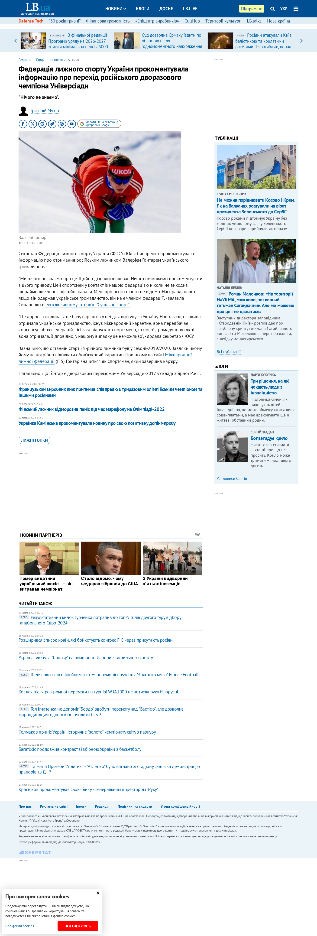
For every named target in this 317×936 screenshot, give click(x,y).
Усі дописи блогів (232, 478)
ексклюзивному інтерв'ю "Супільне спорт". (87, 305)
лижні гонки (34, 440)
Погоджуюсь (78, 926)
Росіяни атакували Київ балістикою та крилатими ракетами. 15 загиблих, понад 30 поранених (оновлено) (263, 43)
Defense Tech (31, 21)
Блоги (142, 8)
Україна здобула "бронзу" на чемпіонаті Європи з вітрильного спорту (86, 657)
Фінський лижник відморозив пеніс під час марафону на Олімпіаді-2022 (92, 409)
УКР (284, 8)
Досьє (166, 8)
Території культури (223, 21)
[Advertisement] (111, 488)
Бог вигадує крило (269, 438)
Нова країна (278, 21)
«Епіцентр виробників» (157, 21)
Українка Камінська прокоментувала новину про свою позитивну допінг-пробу (97, 423)
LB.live (190, 8)
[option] (65, 40)
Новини (114, 8)
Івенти (81, 806)
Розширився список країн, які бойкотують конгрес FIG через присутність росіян (96, 640)
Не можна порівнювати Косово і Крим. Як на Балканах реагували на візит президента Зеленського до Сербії (256, 206)
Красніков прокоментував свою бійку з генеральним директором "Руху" (88, 789)
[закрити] (98, 893)
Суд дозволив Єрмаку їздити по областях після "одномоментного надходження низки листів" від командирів (172, 43)
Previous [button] (16, 40)
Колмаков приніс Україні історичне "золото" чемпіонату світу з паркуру (87, 732)
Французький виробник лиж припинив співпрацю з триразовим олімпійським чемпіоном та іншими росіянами (110, 392)
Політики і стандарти (135, 806)
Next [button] (301, 40)
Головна (25, 59)
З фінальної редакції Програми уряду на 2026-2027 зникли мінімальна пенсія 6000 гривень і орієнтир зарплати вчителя (78, 46)
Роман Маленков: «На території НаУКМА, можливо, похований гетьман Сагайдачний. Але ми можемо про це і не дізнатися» (255, 303)
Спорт (41, 59)
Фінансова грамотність (108, 21)
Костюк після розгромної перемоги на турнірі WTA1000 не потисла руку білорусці (98, 692)
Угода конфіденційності (180, 806)
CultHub (192, 21)
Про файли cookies (19, 926)
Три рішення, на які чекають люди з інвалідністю (270, 387)
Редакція (102, 806)
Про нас (25, 806)
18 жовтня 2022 (60, 60)
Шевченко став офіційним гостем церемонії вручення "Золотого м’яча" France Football (109, 675)
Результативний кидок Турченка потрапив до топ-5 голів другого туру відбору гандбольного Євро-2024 (100, 620)
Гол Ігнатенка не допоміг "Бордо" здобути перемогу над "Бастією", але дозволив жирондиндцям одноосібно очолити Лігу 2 (101, 712)
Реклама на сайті (54, 806)
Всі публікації (229, 351)
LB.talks (254, 21)
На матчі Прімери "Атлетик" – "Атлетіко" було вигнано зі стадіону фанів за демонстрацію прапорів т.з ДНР (109, 769)
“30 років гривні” (65, 21)
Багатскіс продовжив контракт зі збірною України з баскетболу (80, 749)
